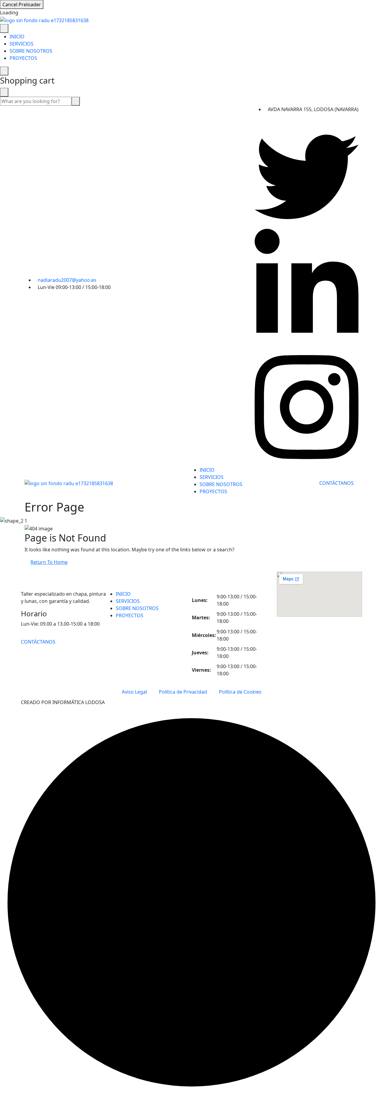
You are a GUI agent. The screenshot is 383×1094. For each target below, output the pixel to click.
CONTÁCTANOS (337, 483)
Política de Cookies (240, 692)
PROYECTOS (23, 58)
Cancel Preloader (21, 4)
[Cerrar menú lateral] (4, 70)
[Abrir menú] (4, 28)
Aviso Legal (134, 692)
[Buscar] (76, 101)
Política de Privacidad (183, 692)
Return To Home (49, 562)
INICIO (17, 36)
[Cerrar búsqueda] (4, 92)
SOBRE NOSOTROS (31, 51)
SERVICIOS (22, 43)
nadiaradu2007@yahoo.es (67, 280)
